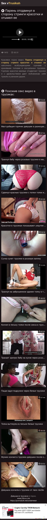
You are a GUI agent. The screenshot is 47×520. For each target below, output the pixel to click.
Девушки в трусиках (20, 496)
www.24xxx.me (23, 498)
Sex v (10, 3)
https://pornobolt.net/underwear (23, 500)
